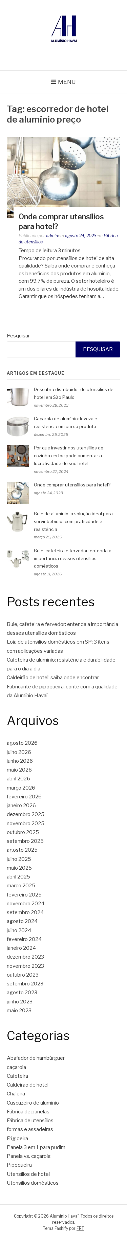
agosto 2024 (22, 921)
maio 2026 (19, 770)
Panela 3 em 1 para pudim (36, 1147)
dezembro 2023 (25, 957)
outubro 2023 (23, 975)
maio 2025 (19, 868)
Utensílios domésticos (33, 1183)
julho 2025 (19, 859)
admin (52, 235)
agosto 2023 (22, 992)
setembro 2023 (25, 984)
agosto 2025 (22, 850)
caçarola (16, 1067)
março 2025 (21, 886)
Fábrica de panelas (28, 1112)
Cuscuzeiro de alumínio (33, 1103)
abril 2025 (18, 877)
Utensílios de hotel (28, 1174)
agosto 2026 (22, 743)
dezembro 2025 (25, 814)
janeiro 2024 (21, 948)
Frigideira (17, 1138)
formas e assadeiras (30, 1129)
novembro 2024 (25, 904)
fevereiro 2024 (24, 939)
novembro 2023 (25, 966)
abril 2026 (18, 779)
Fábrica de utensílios (30, 1120)
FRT (80, 1228)
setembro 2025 (25, 841)
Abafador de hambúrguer (36, 1058)
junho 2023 (20, 1002)
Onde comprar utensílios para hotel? (72, 484)
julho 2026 (19, 752)
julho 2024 (19, 930)
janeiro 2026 (21, 805)
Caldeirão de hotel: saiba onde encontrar (53, 677)
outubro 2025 (23, 832)
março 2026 (21, 788)
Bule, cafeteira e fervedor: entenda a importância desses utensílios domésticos (72, 558)
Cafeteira (17, 1076)
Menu (67, 81)
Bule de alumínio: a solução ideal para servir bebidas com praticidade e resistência (73, 521)
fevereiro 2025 (24, 895)
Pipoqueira (19, 1165)
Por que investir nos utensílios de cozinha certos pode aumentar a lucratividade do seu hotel (68, 455)
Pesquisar (18, 336)
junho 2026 (20, 761)
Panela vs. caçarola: (29, 1156)
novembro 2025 (25, 823)
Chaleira (16, 1094)
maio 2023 (19, 1010)
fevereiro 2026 (24, 797)
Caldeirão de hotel (27, 1085)
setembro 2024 (25, 912)
